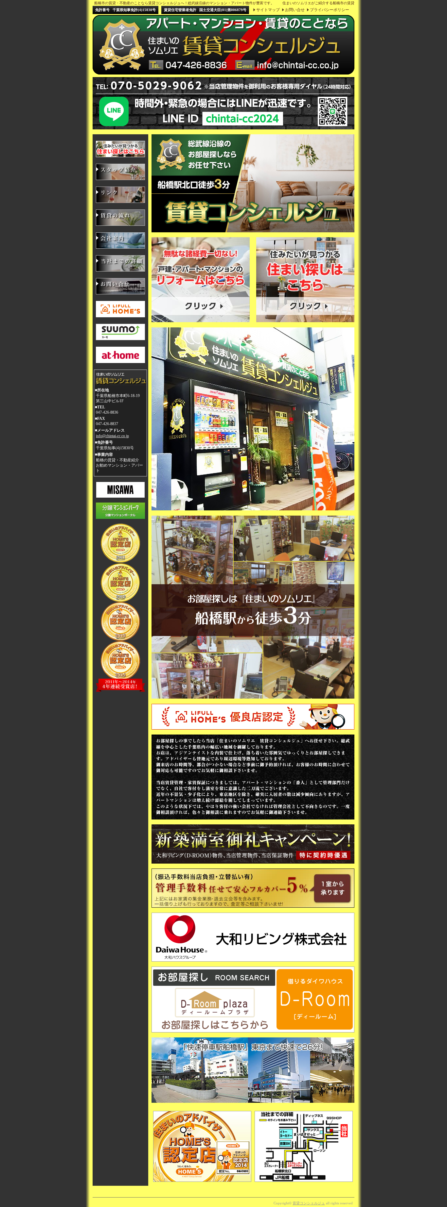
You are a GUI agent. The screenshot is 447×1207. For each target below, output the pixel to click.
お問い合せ (295, 10)
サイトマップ (268, 10)
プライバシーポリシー (329, 10)
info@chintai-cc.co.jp (112, 436)
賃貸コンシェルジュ (309, 1203)
